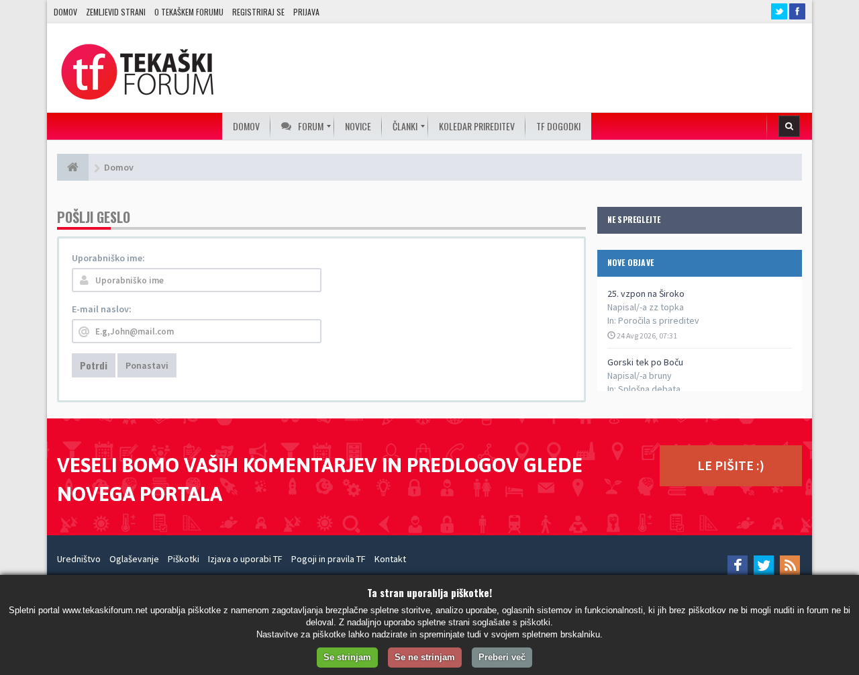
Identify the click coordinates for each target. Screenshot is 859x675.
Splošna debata (649, 389)
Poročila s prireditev (658, 320)
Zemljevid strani (116, 11)
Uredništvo (79, 559)
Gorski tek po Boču (645, 362)
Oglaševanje (134, 559)
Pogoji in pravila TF (328, 559)
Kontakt (390, 559)
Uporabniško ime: (108, 258)
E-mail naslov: (102, 309)
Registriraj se (258, 11)
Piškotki (183, 559)
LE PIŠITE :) (730, 465)
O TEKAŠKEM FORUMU (188, 11)
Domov (65, 11)
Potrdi (93, 365)
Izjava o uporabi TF (245, 559)
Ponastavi (146, 365)
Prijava (306, 11)
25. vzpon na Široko (646, 293)
